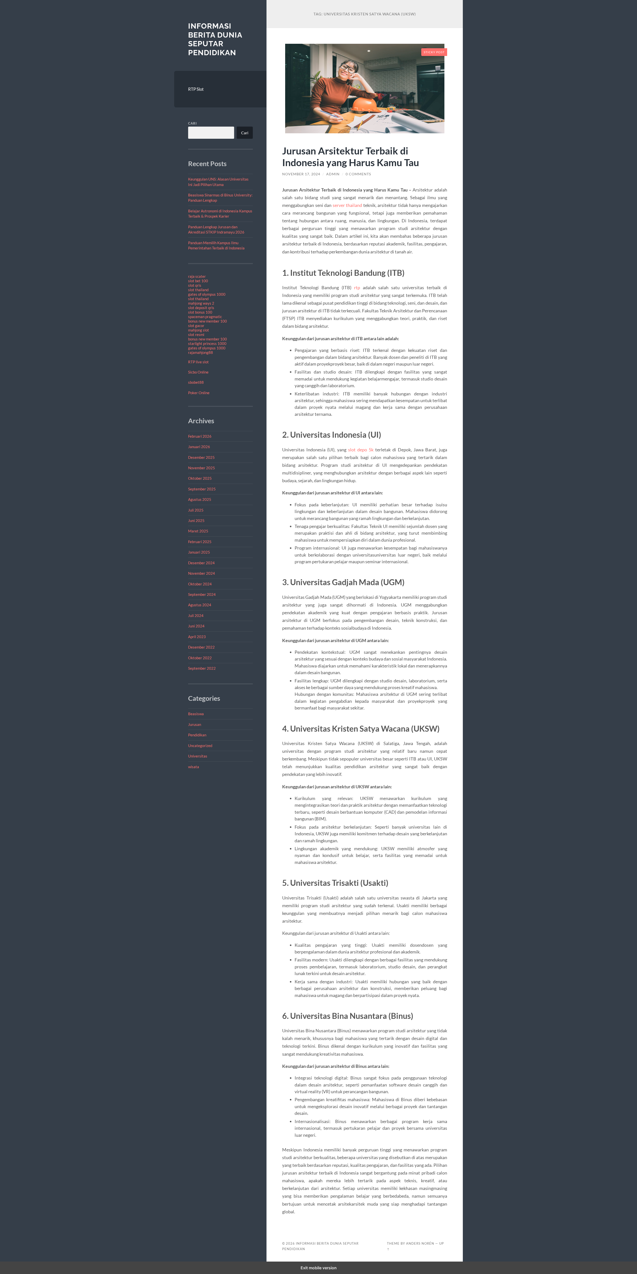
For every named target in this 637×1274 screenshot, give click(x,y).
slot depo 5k (360, 449)
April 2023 (197, 636)
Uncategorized (200, 745)
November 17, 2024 (301, 174)
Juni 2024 (196, 626)
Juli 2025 (196, 510)
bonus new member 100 (207, 321)
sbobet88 (196, 382)
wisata (193, 766)
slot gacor (196, 325)
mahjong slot (198, 330)
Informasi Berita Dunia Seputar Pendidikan (215, 39)
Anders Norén (420, 1243)
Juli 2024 (196, 615)
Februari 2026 (200, 436)
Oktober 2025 (200, 478)
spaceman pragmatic (205, 316)
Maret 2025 (198, 531)
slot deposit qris (201, 307)
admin (333, 174)
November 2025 (201, 468)
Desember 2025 (201, 457)
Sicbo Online (198, 372)
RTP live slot (198, 362)
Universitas (197, 756)
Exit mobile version (319, 1267)
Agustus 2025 (199, 499)
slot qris (194, 285)
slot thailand (198, 289)
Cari (192, 123)
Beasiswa (196, 713)
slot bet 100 (198, 281)
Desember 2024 (201, 563)
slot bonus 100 (200, 312)
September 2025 (202, 489)
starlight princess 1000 (207, 343)
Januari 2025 (199, 552)
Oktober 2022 (200, 658)
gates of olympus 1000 (206, 294)
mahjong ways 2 (201, 303)
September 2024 (202, 594)
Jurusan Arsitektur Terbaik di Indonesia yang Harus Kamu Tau (350, 156)
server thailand (347, 205)
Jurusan (194, 724)
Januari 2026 (199, 446)
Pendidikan (197, 735)
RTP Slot (196, 89)
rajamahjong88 (200, 352)
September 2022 (202, 668)
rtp (357, 287)
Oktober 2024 (200, 584)
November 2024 (201, 573)
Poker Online (199, 392)
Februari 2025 (200, 541)
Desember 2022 (201, 647)
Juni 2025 (196, 520)
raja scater (197, 276)
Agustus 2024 (199, 605)
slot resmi (196, 334)
